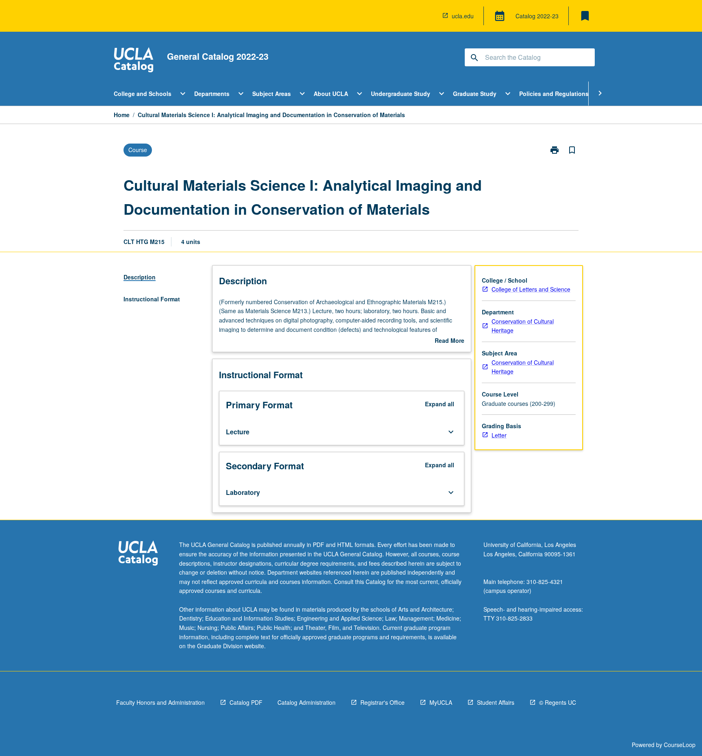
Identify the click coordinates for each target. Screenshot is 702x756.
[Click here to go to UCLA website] (138, 554)
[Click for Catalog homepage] (133, 61)
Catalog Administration (306, 702)
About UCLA (331, 93)
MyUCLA (440, 702)
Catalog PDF (246, 702)
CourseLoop (680, 745)
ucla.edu (463, 16)
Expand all (439, 404)
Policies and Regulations (554, 93)
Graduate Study (474, 93)
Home (122, 115)
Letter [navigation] (499, 435)
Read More (449, 340)
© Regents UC (557, 702)
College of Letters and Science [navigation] (531, 289)
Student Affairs (495, 702)
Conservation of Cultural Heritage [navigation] (523, 326)
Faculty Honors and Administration (160, 702)
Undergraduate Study (400, 93)
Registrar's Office (382, 702)
